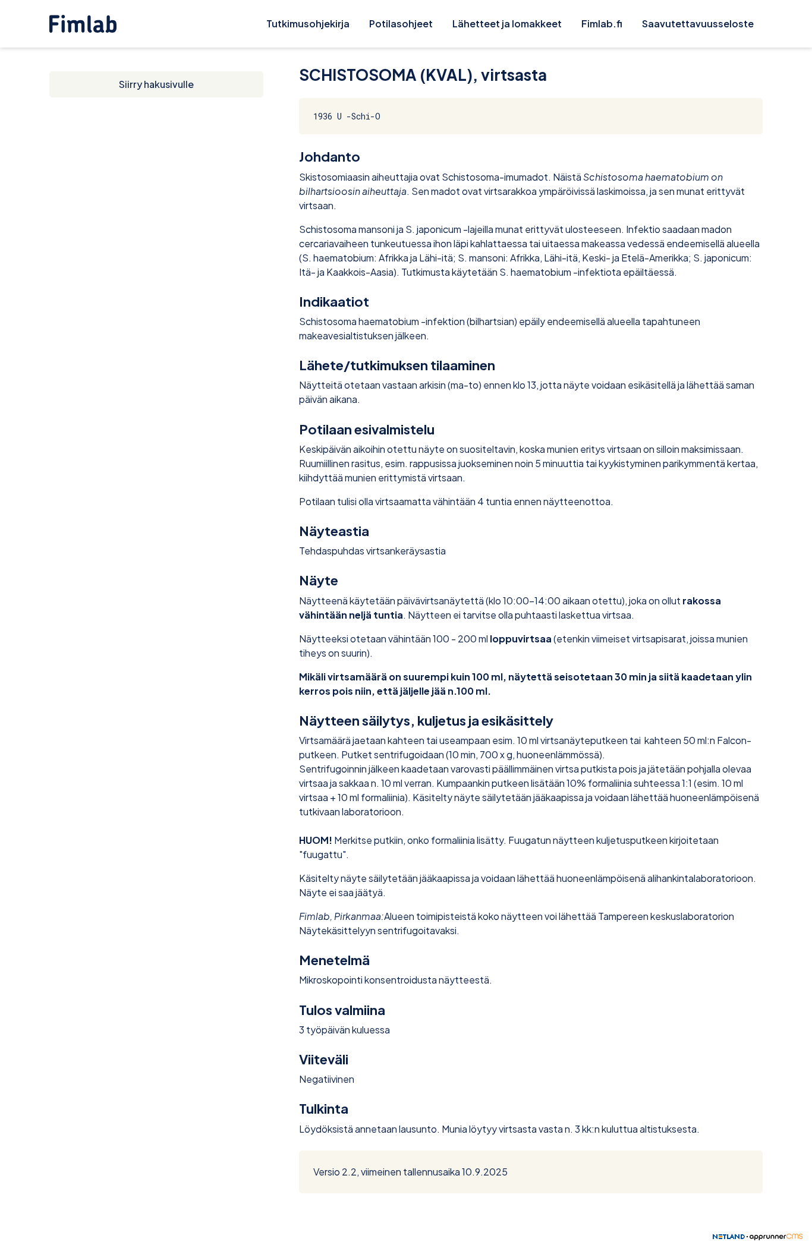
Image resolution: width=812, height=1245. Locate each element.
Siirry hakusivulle (156, 84)
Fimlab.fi (601, 23)
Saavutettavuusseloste (698, 23)
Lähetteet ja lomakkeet (507, 23)
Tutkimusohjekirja (308, 23)
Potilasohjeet (401, 23)
